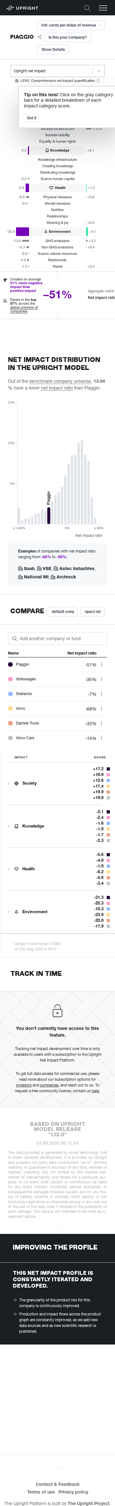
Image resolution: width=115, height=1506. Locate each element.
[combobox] (14, 71)
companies (49, 1085)
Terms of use (41, 1491)
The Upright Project (89, 1503)
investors (24, 1085)
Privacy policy (73, 1491)
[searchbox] (20, 638)
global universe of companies (24, 309)
